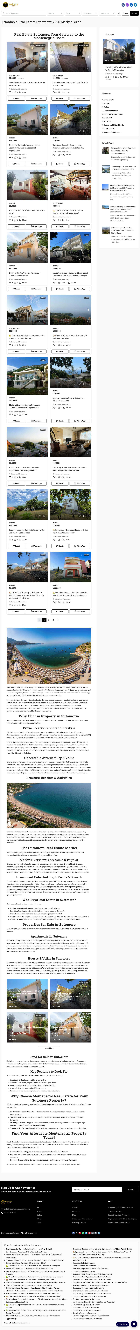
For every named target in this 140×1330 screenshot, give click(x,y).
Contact (75, 1211)
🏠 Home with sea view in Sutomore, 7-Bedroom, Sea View (30, 1280)
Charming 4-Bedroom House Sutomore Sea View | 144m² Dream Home (34, 1291)
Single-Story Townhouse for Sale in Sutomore (92, 1293)
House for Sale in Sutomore (84, 1263)
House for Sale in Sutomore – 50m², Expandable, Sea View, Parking (33, 1288)
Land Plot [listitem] (108, 118)
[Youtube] (80, 1233)
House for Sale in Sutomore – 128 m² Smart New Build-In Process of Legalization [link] (24, 148)
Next (131, 52)
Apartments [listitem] (109, 100)
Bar (38, 1207)
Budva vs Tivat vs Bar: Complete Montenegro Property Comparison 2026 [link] (123, 150)
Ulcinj (39, 1219)
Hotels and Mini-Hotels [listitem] (114, 125)
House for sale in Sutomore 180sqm (87, 1318)
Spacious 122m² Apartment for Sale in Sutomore (92, 1274)
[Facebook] (123, 5)
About (75, 1207)
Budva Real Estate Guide (119, 1223)
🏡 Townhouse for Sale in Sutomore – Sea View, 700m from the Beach (34, 1277)
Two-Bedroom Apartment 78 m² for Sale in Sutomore (27, 1252)
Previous (106, 52)
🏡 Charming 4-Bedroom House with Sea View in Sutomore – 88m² (33, 1296)
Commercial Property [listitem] (113, 132)
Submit (131, 1189)
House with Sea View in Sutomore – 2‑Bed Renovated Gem (29, 1268)
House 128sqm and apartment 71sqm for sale (91, 1316)
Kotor (39, 1211)
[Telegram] (86, 1233)
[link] (27, 57)
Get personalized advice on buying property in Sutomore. (53, 1160)
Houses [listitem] (107, 103)
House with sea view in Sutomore (86, 1310)
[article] (119, 61)
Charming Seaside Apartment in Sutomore (90, 1291)
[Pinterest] (89, 1233)
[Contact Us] (134, 1324)
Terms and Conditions (82, 1219)
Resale (32, 45)
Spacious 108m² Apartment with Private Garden (92, 1277)
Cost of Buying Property (119, 1215)
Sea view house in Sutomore (84, 1313)
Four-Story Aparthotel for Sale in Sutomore (90, 1268)
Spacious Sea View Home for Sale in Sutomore (92, 1280)
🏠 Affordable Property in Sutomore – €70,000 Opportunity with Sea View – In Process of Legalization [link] (26, 595)
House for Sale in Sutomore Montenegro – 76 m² (26, 1263)
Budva (39, 1215)
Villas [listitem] (106, 107)
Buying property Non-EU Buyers (122, 1219)
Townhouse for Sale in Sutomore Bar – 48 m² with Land (29, 1249)
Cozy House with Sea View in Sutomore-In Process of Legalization (100, 1282)
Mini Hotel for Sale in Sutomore (86, 1266)
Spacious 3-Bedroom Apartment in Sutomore (91, 1285)
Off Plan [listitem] (107, 121)
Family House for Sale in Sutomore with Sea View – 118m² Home (32, 1293)
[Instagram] (127, 5)
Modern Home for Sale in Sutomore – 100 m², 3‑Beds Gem (29, 1285)
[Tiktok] (92, 1233)
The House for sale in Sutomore (86, 1307)
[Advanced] (119, 13)
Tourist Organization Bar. (69, 1164)
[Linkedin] (135, 5)
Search (134, 13)
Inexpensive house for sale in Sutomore (89, 1296)
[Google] (131, 5)
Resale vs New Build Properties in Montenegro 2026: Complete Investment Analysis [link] (122, 188)
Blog (74, 1215)
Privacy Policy (79, 1223)
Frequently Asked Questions (120, 1207)
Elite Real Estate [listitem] (111, 110)
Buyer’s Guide (38, 1125)
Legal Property (40, 45)
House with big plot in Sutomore (86, 1305)
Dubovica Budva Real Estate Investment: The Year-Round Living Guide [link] (122, 230)
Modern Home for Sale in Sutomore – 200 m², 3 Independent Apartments (35, 1282)
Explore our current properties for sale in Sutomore (46, 1152)
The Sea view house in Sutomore (86, 1299)
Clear (125, 13)
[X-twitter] (76, 1233)
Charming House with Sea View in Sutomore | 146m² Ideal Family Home (102, 1249)
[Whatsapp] (83, 1233)
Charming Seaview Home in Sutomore (88, 1288)
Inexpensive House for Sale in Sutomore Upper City (94, 1302)
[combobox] (55, 13)
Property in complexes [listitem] (113, 114)
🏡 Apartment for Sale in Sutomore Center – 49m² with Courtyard (33, 1266)
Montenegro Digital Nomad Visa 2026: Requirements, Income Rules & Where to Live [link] (123, 209)
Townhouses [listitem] (109, 128)
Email (17, 98)
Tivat (39, 1223)
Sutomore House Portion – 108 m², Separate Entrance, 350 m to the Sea (34, 1260)
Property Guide (114, 1211)
